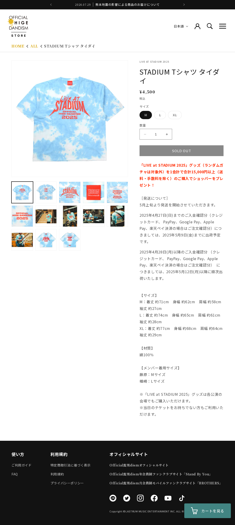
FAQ (14, 474)
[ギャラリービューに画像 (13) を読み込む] (70, 240)
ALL (34, 46)
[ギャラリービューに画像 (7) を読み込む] (46, 216)
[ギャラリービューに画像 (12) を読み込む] (46, 240)
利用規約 (57, 474)
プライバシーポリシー (67, 483)
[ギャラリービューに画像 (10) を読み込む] (117, 216)
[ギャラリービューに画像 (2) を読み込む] (46, 192)
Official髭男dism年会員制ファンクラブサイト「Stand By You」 (161, 474)
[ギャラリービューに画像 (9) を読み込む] (93, 216)
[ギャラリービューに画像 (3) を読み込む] (70, 192)
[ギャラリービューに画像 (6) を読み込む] (22, 216)
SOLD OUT (181, 150)
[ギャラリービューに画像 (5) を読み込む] (117, 192)
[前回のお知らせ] (51, 4)
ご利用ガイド (21, 465)
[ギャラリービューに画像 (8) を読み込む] (70, 216)
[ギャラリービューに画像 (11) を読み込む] (22, 240)
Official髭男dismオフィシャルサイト (139, 465)
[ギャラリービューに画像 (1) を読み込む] (22, 192)
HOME (17, 46)
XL (176, 115)
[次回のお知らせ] (183, 4)
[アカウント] (197, 26)
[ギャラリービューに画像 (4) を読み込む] (93, 192)
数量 (143, 125)
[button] (223, 26)
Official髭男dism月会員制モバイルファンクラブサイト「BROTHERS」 (166, 483)
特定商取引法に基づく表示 (70, 465)
